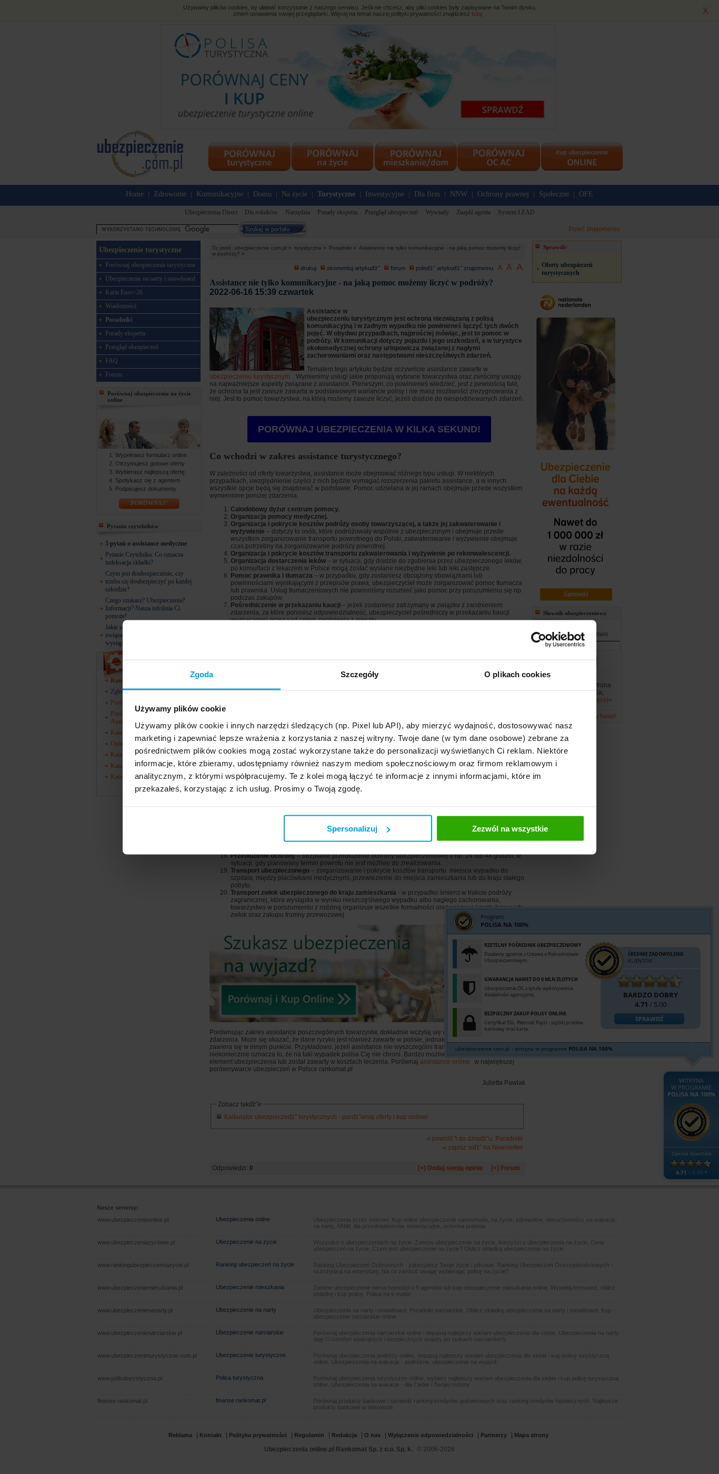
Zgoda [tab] (202, 673)
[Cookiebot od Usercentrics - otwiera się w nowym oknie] (539, 640)
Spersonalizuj (352, 828)
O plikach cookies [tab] (517, 673)
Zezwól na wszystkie (510, 828)
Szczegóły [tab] (360, 673)
